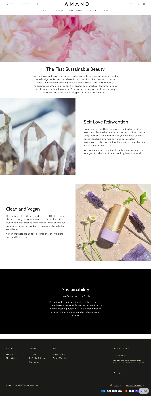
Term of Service (60, 358)
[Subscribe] (143, 355)
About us (10, 354)
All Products (11, 358)
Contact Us (34, 362)
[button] (131, 4)
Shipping (33, 354)
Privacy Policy (59, 354)
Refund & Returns (37, 358)
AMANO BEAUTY (18, 385)
